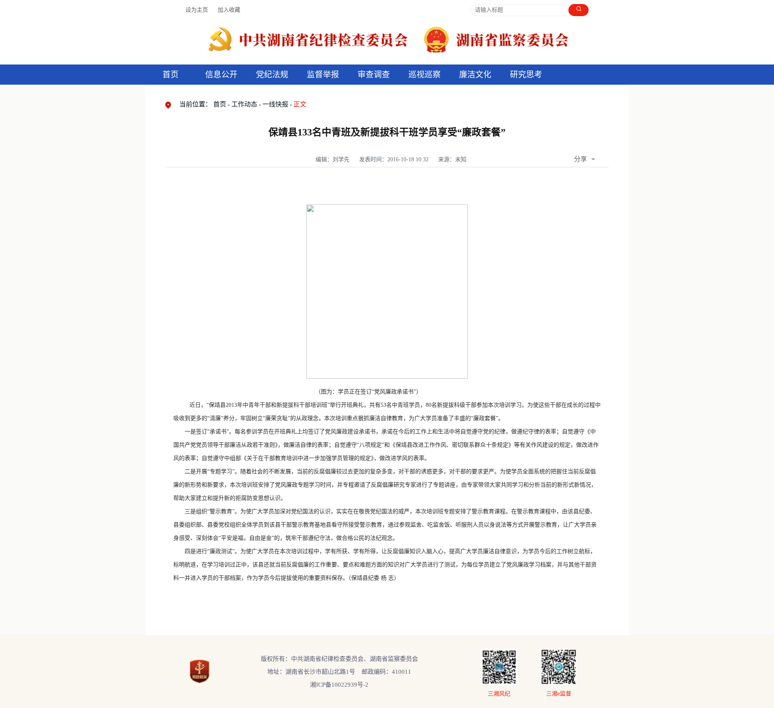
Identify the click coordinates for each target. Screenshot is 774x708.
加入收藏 (229, 10)
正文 (299, 104)
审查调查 (374, 74)
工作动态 (244, 104)
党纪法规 (272, 74)
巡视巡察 (424, 74)
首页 (170, 74)
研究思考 (526, 74)
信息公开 (221, 74)
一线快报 (275, 104)
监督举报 (323, 74)
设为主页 (196, 10)
